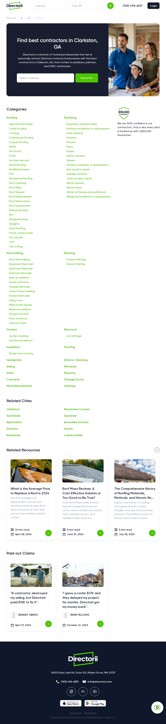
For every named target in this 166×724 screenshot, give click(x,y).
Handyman (14, 360)
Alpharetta (14, 422)
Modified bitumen (19, 169)
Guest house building (22, 291)
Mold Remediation (19, 386)
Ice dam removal (19, 160)
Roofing (11, 117)
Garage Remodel (19, 286)
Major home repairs (20, 304)
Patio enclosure (18, 318)
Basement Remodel (21, 264)
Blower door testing (21, 353)
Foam (12, 155)
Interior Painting (75, 264)
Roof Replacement (20, 196)
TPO (11, 241)
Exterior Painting (76, 259)
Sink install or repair (77, 169)
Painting (69, 253)
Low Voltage (73, 335)
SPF (11, 214)
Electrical (70, 329)
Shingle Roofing (18, 219)
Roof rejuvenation (20, 205)
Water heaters (75, 183)
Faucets (71, 137)
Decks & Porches (19, 282)
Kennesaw (13, 435)
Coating (14, 133)
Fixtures (71, 142)
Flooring (69, 347)
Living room (15, 300)
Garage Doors (74, 379)
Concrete (13, 379)
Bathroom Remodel (20, 268)
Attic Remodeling (19, 259)
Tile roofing (15, 246)
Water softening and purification (86, 192)
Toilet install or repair (79, 178)
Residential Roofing (20, 178)
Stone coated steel (21, 232)
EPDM (12, 146)
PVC (11, 173)
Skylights (14, 223)
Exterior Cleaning (76, 360)
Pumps (70, 151)
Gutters (11, 329)
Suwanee (70, 415)
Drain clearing (74, 133)
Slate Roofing (17, 228)
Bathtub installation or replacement (88, 128)
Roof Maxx (15, 187)
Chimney (70, 386)
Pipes (69, 146)
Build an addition (19, 277)
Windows (70, 366)
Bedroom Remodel (20, 273)
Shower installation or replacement (87, 164)
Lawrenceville (73, 435)
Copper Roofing (18, 142)
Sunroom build (17, 322)
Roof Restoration (19, 201)
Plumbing (70, 117)
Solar (10, 373)
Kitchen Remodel (19, 295)
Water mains (74, 187)
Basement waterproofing (81, 124)
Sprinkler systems (76, 173)
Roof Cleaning (17, 183)
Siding (10, 366)
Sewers (70, 160)
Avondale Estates (76, 422)
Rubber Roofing (18, 210)
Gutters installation (21, 340)
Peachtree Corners (77, 409)
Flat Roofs (15, 151)
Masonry (70, 373)
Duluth (68, 428)
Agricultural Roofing (20, 124)
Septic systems (75, 155)
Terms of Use (75, 713)
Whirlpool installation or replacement (88, 196)
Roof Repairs (17, 192)
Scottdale (13, 415)
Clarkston (13, 409)
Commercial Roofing (21, 137)
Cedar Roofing (18, 128)
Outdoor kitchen (19, 313)
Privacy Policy (90, 713)
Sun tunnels (16, 237)
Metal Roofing (17, 164)
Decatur (12, 428)
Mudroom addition (20, 309)
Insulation (13, 347)
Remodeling (14, 253)
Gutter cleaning (18, 335)
